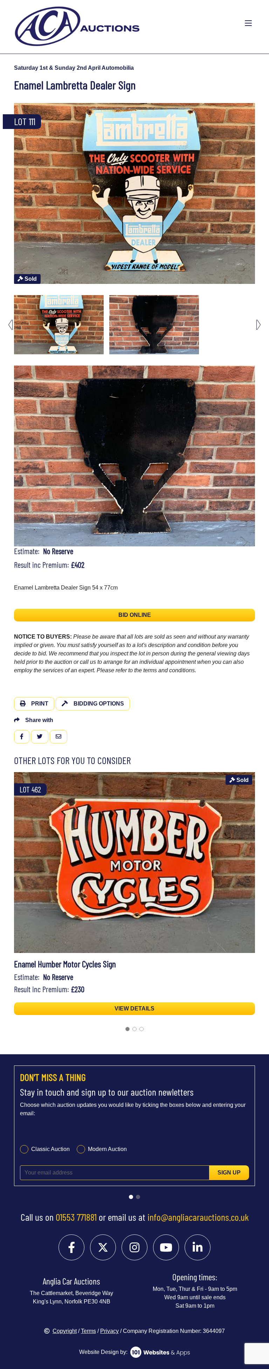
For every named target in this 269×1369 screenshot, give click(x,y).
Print (39, 704)
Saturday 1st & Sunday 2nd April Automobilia (74, 68)
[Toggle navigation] (248, 23)
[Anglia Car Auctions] (107, 23)
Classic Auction (50, 1149)
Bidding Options (99, 704)
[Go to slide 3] (141, 1029)
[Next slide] (258, 193)
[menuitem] (59, 324)
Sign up (229, 1173)
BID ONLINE (134, 615)
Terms (88, 1331)
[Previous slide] (10, 193)
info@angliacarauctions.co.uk (198, 1217)
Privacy (109, 1331)
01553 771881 (76, 1217)
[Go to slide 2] (134, 1029)
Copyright (65, 1331)
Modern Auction (107, 1149)
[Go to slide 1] (127, 1029)
